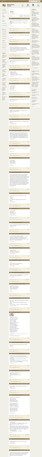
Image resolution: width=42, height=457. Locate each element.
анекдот (28, 353)
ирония (20, 119)
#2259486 (33, 100)
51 (11, 92)
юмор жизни (25, 272)
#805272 (11, 18)
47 (11, 65)
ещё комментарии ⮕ (35, 67)
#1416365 (36, 98)
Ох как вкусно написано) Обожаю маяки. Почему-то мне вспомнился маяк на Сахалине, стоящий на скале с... (36, 25)
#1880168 (11, 312)
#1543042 (11, 208)
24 (11, 279)
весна (26, 130)
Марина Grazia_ (12, 388)
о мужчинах (21, 383)
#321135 (11, 96)
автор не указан (12, 26)
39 (11, 204)
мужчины (26, 193)
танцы (24, 130)
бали (25, 83)
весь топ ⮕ (3, 49)
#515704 (11, 119)
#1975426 (11, 370)
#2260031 (33, 97)
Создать (38, 4)
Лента (22, 4)
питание (22, 419)
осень (3, 18)
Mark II (11, 291)
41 (11, 229)
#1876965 (11, 262)
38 (11, 141)
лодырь (28, 119)
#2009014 (11, 193)
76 (11, 54)
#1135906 (11, 419)
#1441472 (11, 83)
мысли (26, 342)
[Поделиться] (16, 28)
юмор (20, 18)
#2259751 (33, 103)
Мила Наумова (12, 201)
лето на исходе (4, 25)
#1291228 (11, 157)
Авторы (33, 4)
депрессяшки (27, 83)
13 (11, 103)
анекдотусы (27, 18)
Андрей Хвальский (13, 90)
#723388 (11, 383)
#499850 (11, 272)
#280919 (11, 58)
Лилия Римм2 (12, 265)
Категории (28, 4)
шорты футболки (27, 208)
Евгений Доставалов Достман (14, 335)
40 (11, 78)
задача (28, 32)
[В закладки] (24, 10)
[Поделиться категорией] (26, 10)
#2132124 (11, 247)
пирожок (24, 157)
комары (25, 18)
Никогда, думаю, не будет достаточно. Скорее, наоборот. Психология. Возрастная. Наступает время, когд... (35, 37)
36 (11, 390)
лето (28, 58)
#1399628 (11, 145)
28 (11, 338)
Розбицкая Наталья (13, 51)
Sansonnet (11, 165)
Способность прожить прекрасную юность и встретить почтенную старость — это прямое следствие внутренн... (35, 85)
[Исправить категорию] (28, 10)
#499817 (11, 222)
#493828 (11, 130)
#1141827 (11, 233)
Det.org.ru (11, 432)
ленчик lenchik (12, 443)
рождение (19, 419)
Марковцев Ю (12, 413)
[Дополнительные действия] (18, 28)
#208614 (11, 353)
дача (19, 83)
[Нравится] (10, 28)
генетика (25, 96)
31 (11, 268)
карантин (23, 145)
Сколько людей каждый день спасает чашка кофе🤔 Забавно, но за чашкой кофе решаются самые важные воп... (36, 47)
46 (11, 153)
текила (22, 18)
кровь (28, 157)
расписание (27, 69)
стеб (26, 233)
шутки (23, 247)
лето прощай (4, 10)
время (23, 193)
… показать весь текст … (13, 332)
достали (26, 222)
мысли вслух (27, 247)
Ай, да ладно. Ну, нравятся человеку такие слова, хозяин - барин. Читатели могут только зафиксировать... (35, 14)
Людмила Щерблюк (13, 305)
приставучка (26, 383)
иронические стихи (26, 312)
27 (11, 39)
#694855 (11, 342)
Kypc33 (11, 37)
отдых (24, 342)
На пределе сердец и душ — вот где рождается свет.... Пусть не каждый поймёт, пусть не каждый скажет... (35, 53)
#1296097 (11, 283)
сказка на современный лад (23, 370)
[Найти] (39, 1)
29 (11, 379)
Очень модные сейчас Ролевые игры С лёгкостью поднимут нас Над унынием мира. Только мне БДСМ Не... (36, 64)
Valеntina (33, 101)
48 (11, 28)
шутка (26, 119)
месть (24, 32)
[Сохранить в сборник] (13, 28)
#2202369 (33, 94)
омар (23, 83)
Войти (4, 1)
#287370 (11, 438)
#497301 (11, 32)
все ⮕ (32, 106)
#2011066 (11, 69)
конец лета (4, 23)
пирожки (26, 283)
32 (11, 189)
